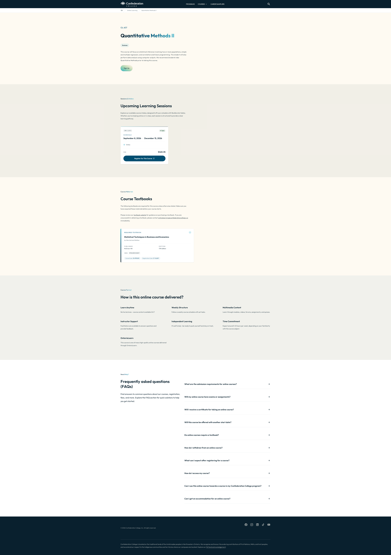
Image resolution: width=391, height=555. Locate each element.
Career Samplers (217, 4)
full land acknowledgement (216, 547)
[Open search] (268, 4)
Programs (190, 4)
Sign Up (126, 68)
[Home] (122, 10)
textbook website (140, 215)
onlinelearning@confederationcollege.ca (173, 218)
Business (124, 45)
